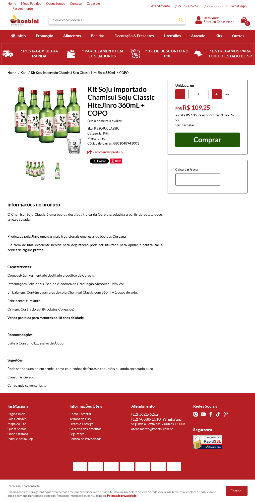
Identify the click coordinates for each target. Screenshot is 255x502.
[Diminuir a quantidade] (180, 94)
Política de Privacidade (85, 439)
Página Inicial (16, 414)
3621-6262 (187, 6)
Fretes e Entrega (81, 424)
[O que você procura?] (181, 19)
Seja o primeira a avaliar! (105, 121)
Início (21, 36)
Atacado (198, 36)
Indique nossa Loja (20, 439)
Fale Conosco (16, 419)
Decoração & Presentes (134, 36)
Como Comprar (80, 414)
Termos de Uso (80, 419)
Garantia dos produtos (85, 429)
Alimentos (72, 36)
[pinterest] (225, 414)
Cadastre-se (225, 22)
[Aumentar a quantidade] (217, 94)
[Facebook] (210, 414)
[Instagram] (195, 414)
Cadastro (93, 3)
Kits (218, 36)
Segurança (76, 434)
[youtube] (203, 414)
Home (11, 3)
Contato (76, 3)
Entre (208, 22)
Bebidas (98, 36)
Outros (238, 36)
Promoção (44, 36)
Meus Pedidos (31, 3)
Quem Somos (55, 3)
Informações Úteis (85, 406)
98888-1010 (226, 6)
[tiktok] (218, 414)
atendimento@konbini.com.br (152, 429)
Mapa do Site (16, 424)
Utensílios (172, 36)
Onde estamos (17, 434)
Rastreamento (22, 8)
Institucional (18, 406)
